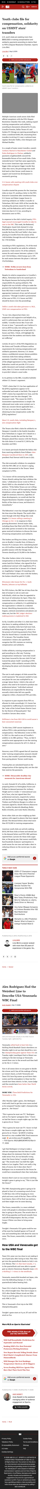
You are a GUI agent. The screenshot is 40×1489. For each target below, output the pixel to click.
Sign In (34, 7)
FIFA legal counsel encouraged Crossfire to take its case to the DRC (19, 222)
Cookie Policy (27, 1439)
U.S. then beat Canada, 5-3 (25, 1264)
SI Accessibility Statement (10, 1445)
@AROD (22, 1133)
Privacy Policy (6, 1439)
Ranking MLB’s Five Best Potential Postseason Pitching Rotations (17, 1347)
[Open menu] (3, 7)
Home (4, 967)
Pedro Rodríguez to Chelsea (12, 153)
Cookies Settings (7, 1452)
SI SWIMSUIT (11, 2)
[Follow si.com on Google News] (34, 858)
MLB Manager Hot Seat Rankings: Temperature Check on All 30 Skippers (19, 1362)
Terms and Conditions (30, 1442)
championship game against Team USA (20, 1052)
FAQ (24, 1449)
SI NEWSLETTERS (24, 2)
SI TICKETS (35, 2)
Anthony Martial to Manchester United (17, 150)
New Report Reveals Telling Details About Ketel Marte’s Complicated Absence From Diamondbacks (21, 1355)
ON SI (3, 2)
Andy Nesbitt (6, 1005)
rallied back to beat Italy (19, 1045)
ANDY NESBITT (18, 1394)
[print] (15, 956)
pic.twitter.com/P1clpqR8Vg (19, 1138)
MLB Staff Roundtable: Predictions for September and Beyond (19, 1341)
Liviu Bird (5, 51)
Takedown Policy (7, 1442)
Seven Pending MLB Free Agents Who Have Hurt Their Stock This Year (19, 1368)
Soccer (11, 967)
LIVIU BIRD (16, 940)
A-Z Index (5, 1449)
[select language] (28, 7)
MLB (10, 1422)
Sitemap (26, 1445)
